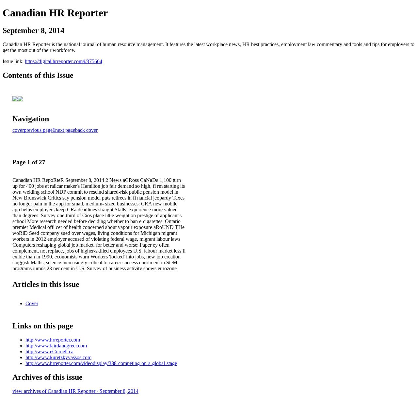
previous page (38, 130)
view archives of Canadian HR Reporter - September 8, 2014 (75, 391)
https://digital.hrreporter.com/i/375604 (63, 61)
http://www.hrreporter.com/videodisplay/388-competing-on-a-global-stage (101, 363)
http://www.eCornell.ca (49, 351)
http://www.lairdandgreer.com (56, 345)
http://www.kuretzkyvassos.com (58, 357)
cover (18, 130)
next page (65, 130)
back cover (86, 130)
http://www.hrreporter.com (52, 340)
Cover (31, 303)
